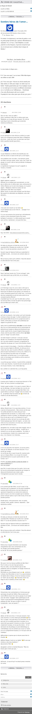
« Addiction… (11, 16)
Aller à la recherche (7, 11)
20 (2, 653)
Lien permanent (6, 33)
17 (2, 554)
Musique (8, 35)
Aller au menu (5, 9)
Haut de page (4, 691)
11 (2, 373)
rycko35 (10, 61)
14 (2, 478)
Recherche (4, 674)
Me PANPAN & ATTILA (8, 242)
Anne (3, 270)
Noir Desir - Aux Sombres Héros (16, 59)
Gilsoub (4, 177)
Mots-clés (5, 684)
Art (4, 35)
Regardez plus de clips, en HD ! (22, 61)
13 (2, 439)
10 (2, 306)
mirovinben (5, 483)
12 (2, 399)
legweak (4, 378)
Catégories (6, 680)
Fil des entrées (7, 705)
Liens (4, 687)
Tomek (4, 132)
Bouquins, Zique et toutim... (19, 33)
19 (2, 607)
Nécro (12, 35)
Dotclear (27, 712)
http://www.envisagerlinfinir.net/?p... (20, 232)
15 (2, 508)
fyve (3, 151)
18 (2, 583)
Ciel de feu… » (20, 16)
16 (2, 536)
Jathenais (4, 112)
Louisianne (5, 560)
